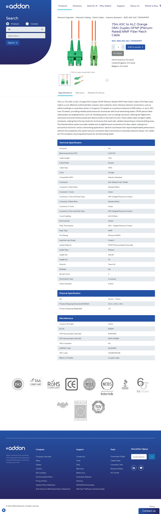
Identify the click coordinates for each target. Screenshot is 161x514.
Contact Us (80, 456)
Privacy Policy (41, 481)
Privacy (152, 506)
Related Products (96, 93)
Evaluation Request (83, 477)
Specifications (65, 93)
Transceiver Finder (118, 456)
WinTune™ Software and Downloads (90, 489)
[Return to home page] (35, 6)
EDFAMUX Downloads (85, 485)
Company (40, 449)
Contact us (149, 510)
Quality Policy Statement (45, 485)
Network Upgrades (65, 17)
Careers (39, 469)
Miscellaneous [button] (66, 318)
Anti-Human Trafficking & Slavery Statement (53, 489)
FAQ (78, 465)
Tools (78, 460)
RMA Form (80, 473)
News (38, 460)
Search (11, 43)
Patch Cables (98, 17)
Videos (38, 465)
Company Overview (43, 456)
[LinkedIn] (133, 467)
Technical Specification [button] (70, 142)
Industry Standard (114, 17)
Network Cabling (83, 17)
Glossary (79, 481)
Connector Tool (117, 465)
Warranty (79, 93)
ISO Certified (41, 473)
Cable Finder (116, 460)
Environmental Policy (44, 477)
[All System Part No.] (25, 29)
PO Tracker (115, 473)
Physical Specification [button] (69, 293)
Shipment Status (117, 469)
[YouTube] (141, 467)
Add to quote (134, 47)
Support (80, 449)
